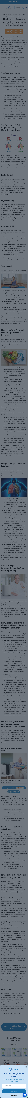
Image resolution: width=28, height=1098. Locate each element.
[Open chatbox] (25, 1095)
